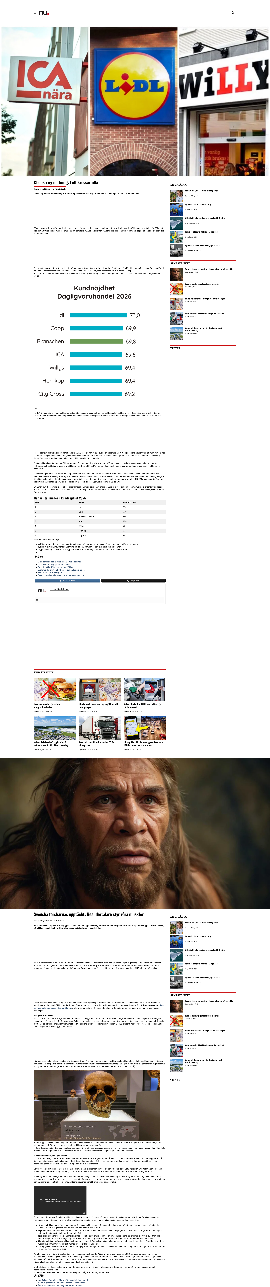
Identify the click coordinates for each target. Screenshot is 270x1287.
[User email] (37, 600)
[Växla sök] (233, 13)
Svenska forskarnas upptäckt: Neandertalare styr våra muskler (209, 269)
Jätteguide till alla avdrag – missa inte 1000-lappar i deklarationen (143, 743)
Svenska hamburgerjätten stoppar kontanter (47, 705)
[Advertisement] (97, 212)
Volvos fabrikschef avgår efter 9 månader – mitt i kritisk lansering (51, 743)
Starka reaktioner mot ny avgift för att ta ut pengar (98, 705)
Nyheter (36, 189)
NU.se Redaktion (60, 189)
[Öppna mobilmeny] (35, 13)
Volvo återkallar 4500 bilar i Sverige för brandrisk (142, 705)
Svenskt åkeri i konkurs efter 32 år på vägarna (96, 743)
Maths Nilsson (60, 921)
